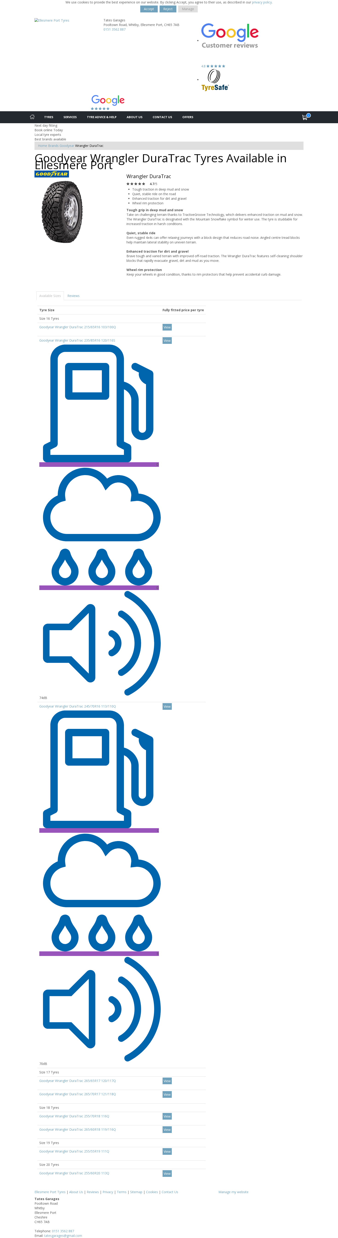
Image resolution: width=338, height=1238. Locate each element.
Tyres (48, 117)
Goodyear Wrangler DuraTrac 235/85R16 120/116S (77, 340)
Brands (53, 145)
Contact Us (162, 117)
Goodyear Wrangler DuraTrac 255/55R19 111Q (74, 1151)
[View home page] (51, 20)
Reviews (73, 296)
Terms (121, 1192)
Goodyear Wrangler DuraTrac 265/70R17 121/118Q (77, 1094)
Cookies (152, 1192)
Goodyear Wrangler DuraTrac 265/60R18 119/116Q (77, 1129)
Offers (187, 117)
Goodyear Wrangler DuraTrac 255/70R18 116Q (74, 1116)
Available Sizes (50, 296)
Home (42, 145)
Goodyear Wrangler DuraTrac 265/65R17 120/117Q (77, 1080)
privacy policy (262, 2)
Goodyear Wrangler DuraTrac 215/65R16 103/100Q (77, 327)
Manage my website (233, 1192)
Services (70, 117)
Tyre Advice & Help (102, 117)
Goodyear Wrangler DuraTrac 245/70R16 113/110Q (77, 706)
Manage (188, 9)
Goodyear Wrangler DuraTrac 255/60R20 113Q (74, 1173)
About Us (135, 117)
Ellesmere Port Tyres (50, 1192)
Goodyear (67, 145)
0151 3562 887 (114, 29)
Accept (149, 9)
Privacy (108, 1192)
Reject (168, 9)
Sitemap (136, 1192)
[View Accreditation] (215, 79)
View (167, 327)
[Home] (32, 117)
